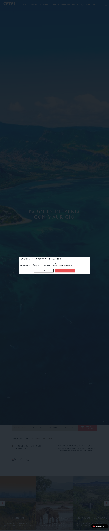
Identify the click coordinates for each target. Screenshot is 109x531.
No (44, 270)
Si (65, 270)
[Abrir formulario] (99, 526)
